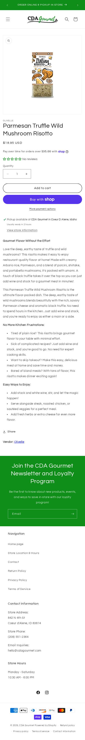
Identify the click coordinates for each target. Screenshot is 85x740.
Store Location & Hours (23, 553)
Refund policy (67, 725)
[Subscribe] (72, 514)
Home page (15, 544)
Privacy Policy (17, 580)
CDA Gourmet (26, 725)
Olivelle (19, 441)
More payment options (42, 209)
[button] (8, 19)
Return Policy (17, 571)
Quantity (8, 166)
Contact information (64, 731)
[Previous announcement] (7, 5)
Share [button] (12, 431)
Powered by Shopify (45, 725)
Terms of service (40, 731)
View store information (22, 230)
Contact (13, 562)
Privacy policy (20, 731)
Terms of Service (19, 589)
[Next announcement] (77, 5)
